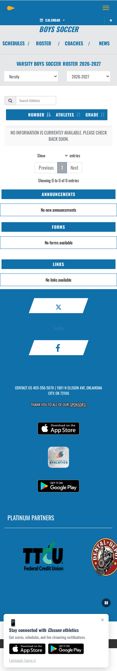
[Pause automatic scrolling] (106, 602)
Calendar (52, 20)
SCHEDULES (13, 43)
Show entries (58, 155)
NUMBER (36, 114)
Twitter (58, 328)
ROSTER (43, 43)
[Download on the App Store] (27, 648)
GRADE (92, 114)
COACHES (74, 43)
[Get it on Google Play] (66, 648)
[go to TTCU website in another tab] (42, 556)
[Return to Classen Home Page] (9, 7)
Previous (46, 167)
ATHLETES (65, 114)
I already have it (22, 660)
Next (74, 167)
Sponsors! (78, 404)
